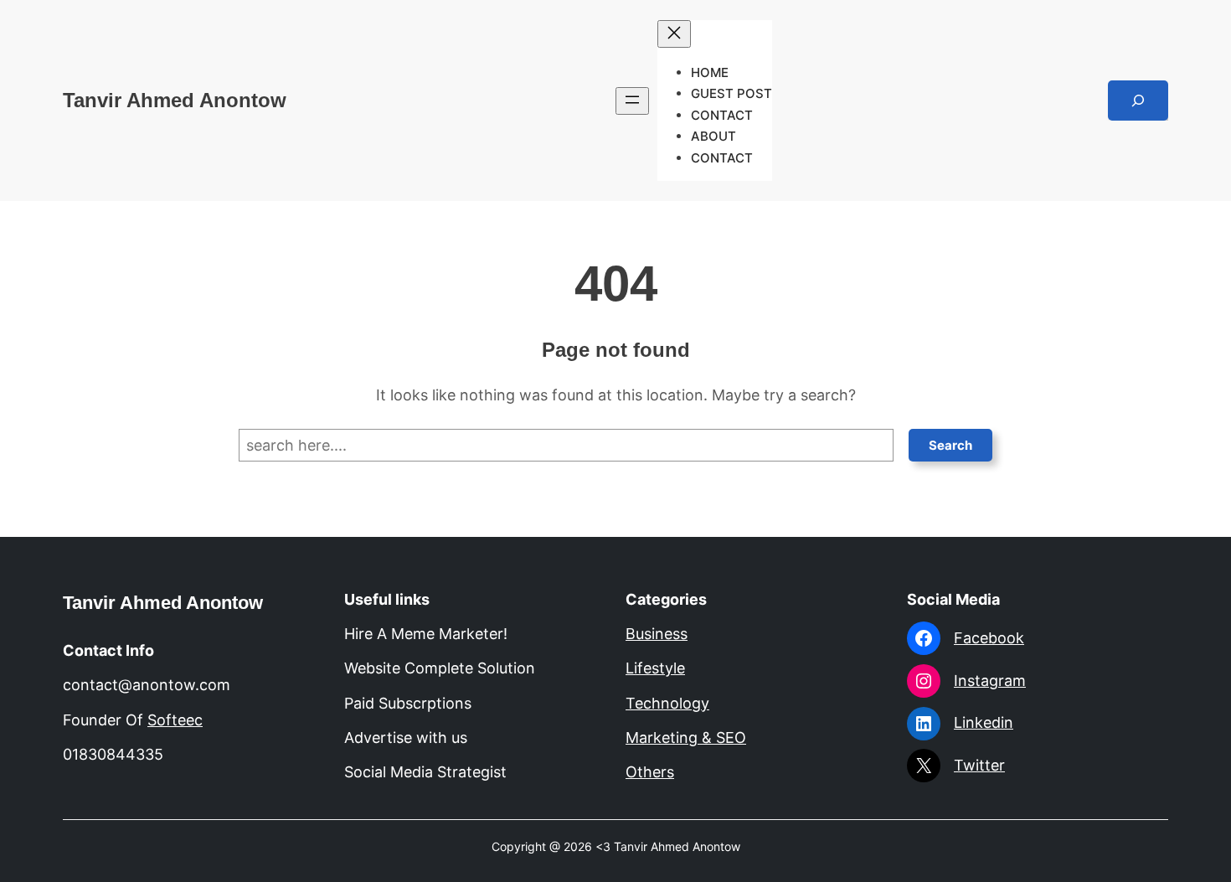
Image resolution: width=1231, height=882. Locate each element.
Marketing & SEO (686, 737)
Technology (667, 703)
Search (950, 445)
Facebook (989, 638)
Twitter (979, 765)
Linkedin (983, 722)
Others (650, 772)
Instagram (990, 680)
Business (657, 633)
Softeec (175, 720)
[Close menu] (674, 34)
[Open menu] (632, 101)
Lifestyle (655, 668)
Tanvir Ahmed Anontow (174, 100)
